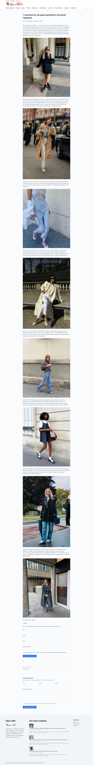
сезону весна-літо (46, 30)
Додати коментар (27, 646)
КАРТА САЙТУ (76, 724)
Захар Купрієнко (33, 729)
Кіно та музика (58, 8)
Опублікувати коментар (29, 656)
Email (24, 635)
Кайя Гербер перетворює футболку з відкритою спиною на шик (43, 751)
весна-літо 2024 (35, 104)
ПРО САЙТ (76, 722)
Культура (50, 8)
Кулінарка (66, 8)
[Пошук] (86, 8)
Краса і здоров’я (10, 8)
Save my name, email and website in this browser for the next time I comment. (39, 703)
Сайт (24, 641)
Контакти (75, 725)
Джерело (25, 623)
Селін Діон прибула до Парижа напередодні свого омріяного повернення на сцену (47, 728)
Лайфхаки (73, 8)
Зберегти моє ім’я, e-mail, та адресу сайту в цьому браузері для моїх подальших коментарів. (45, 652)
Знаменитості (43, 8)
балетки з (34, 400)
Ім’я (24, 629)
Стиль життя (34, 8)
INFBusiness (41, 762)
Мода (23, 8)
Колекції (18, 8)
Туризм (28, 8)
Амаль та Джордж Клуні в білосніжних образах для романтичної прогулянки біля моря (48, 739)
